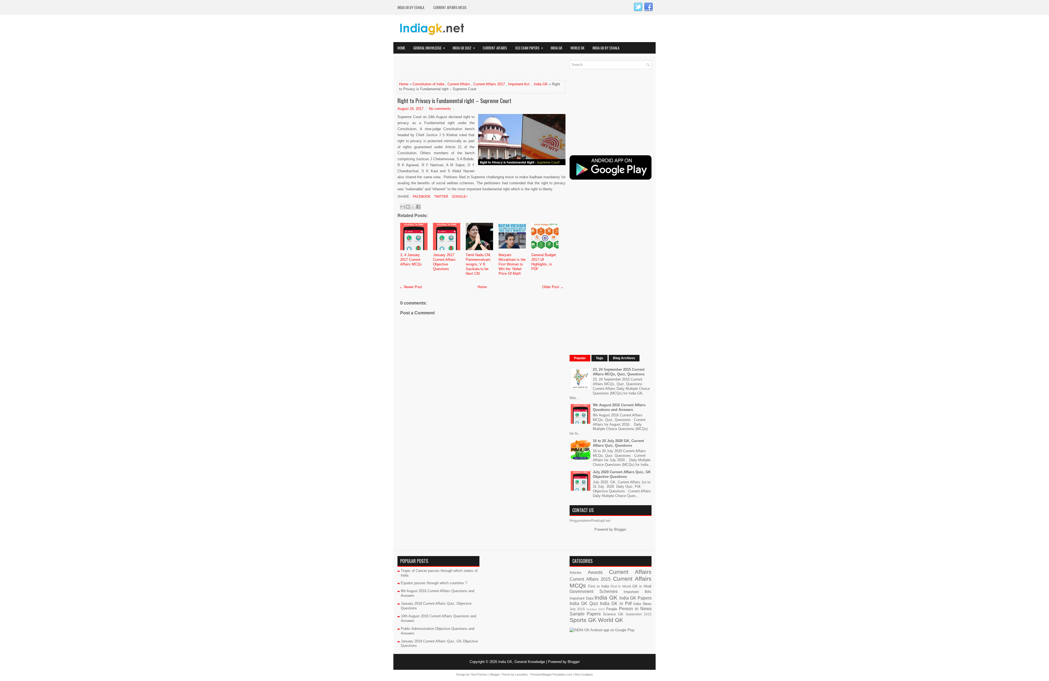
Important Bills (638, 592)
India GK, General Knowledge (521, 662)
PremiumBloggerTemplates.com (551, 674)
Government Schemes (594, 591)
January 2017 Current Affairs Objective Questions (444, 262)
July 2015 (577, 609)
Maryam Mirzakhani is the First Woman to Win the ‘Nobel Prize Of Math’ (512, 264)
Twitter (440, 196)
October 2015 (596, 609)
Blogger (620, 529)
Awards (595, 572)
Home (401, 48)
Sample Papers (585, 614)
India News (642, 604)
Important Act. (519, 84)
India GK (556, 48)
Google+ (459, 196)
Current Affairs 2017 (489, 84)
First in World (621, 586)
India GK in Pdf (615, 603)
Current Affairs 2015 (590, 579)
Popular (580, 358)
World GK (577, 48)
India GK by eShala (410, 7)
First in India (598, 586)
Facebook (421, 196)
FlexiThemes (479, 674)
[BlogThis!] (408, 206)
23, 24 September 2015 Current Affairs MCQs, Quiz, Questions (618, 371)
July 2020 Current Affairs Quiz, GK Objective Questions (622, 474)
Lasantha (521, 674)
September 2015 (639, 614)
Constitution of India (428, 84)
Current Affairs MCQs (450, 7)
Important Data (581, 598)
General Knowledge (429, 48)
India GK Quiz (464, 48)
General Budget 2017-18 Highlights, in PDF (543, 262)
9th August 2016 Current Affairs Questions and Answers (619, 407)
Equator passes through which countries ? (434, 583)
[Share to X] (413, 206)
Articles (576, 573)
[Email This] (402, 206)
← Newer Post (410, 287)
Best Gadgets (584, 674)
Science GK (613, 614)
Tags (599, 358)
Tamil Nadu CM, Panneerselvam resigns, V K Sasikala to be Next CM (478, 264)
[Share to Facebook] (418, 206)
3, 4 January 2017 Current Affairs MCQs (411, 259)
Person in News (635, 608)
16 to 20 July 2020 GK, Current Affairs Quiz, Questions (618, 443)
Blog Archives (624, 358)
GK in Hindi (642, 586)
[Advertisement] (461, 68)
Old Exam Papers (529, 48)
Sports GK (583, 620)
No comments (440, 109)
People (611, 609)
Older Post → (553, 287)
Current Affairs (495, 48)
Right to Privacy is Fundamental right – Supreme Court (454, 101)
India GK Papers (635, 598)
